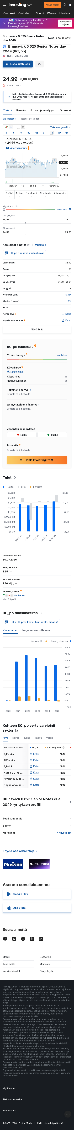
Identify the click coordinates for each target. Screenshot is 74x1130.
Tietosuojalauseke (12, 1099)
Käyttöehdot (9, 1088)
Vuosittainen (10, 630)
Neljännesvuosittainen (36, 630)
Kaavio (21, 110)
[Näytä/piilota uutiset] (23, 127)
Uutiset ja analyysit (42, 110)
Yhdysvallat (64, 832)
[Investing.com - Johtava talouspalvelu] (20, 5)
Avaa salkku (9, 964)
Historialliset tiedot (29, 118)
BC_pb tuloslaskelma (20, 613)
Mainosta (45, 964)
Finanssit (66, 110)
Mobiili (6, 956)
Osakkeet (9, 13)
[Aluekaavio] (11, 127)
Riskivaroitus (9, 1110)
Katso (36, 754)
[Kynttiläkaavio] (6, 127)
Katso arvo (62, 209)
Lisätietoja (45, 956)
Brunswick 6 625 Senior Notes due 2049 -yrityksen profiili (31, 802)
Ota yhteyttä (47, 971)
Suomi (40, 13)
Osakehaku (25, 13)
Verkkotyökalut (11, 971)
